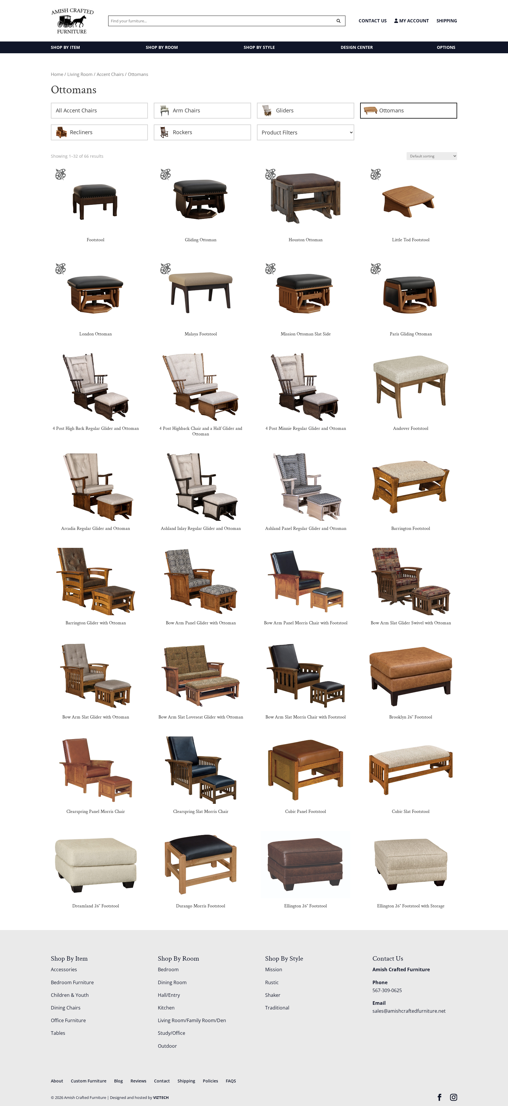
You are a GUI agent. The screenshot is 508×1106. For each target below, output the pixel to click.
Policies (210, 1081)
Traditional (277, 1007)
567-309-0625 (387, 990)
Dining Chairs (66, 1007)
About (57, 1081)
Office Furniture (68, 1020)
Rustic (272, 982)
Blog (118, 1081)
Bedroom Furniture (72, 982)
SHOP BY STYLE (259, 47)
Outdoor (167, 1046)
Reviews (138, 1081)
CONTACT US (373, 21)
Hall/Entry (169, 995)
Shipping (447, 21)
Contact (162, 1081)
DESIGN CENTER (357, 47)
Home (57, 74)
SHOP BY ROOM (162, 47)
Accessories (64, 969)
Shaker (272, 995)
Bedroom (168, 969)
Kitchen (166, 1007)
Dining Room (172, 982)
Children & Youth (70, 995)
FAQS (231, 1081)
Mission (273, 969)
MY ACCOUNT (413, 21)
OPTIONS (446, 47)
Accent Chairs (110, 74)
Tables (58, 1033)
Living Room (80, 74)
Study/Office (171, 1033)
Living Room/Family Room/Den (192, 1020)
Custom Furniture (88, 1081)
